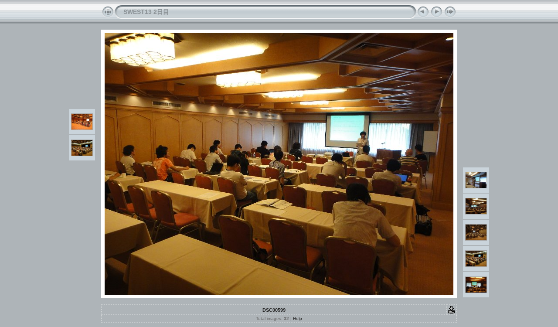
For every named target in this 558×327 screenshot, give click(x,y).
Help (297, 318)
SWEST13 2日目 (146, 11)
